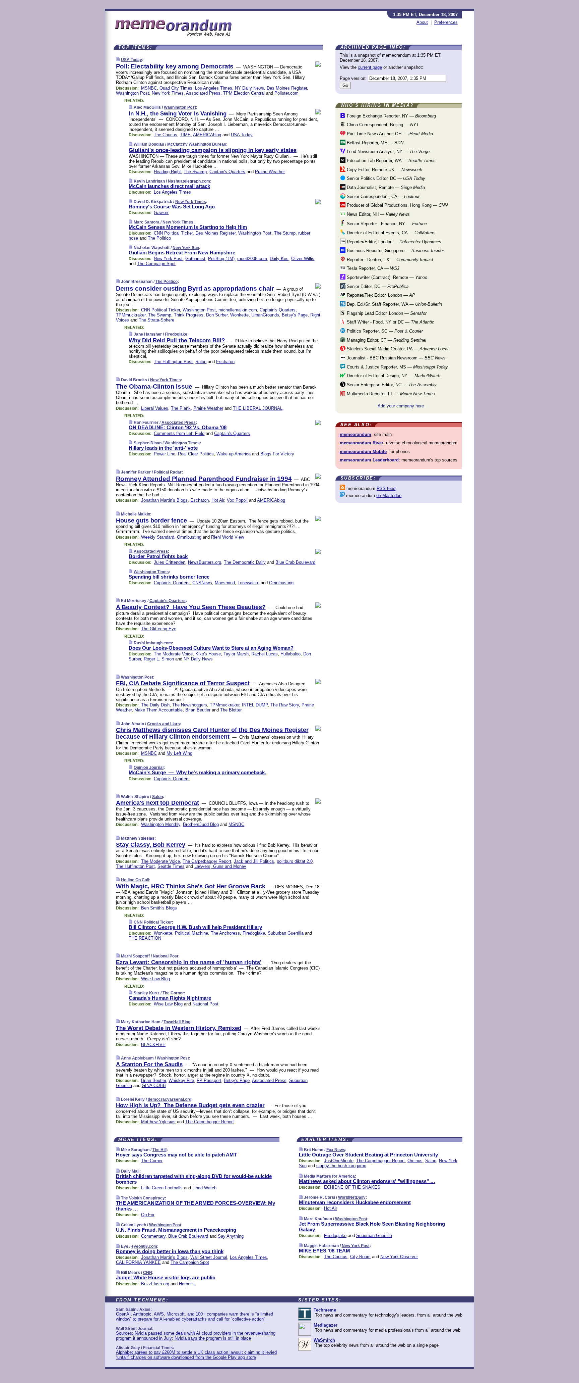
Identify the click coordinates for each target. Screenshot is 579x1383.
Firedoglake (176, 334)
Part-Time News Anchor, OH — (389, 133)
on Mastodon (388, 495)
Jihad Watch (204, 1187)
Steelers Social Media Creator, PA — (396, 348)
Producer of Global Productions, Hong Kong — (396, 205)
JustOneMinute (338, 1160)
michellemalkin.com (237, 309)
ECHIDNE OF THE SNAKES (352, 1187)
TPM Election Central (244, 93)
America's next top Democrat (157, 802)
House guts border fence (151, 520)
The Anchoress (225, 933)
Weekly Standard (157, 537)
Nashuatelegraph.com (189, 181)
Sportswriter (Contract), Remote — (386, 277)
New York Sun (186, 248)
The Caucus (165, 134)
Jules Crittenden (169, 562)
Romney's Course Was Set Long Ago (172, 206)
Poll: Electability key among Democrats (175, 66)
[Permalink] (118, 59)
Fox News (335, 1150)
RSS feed (386, 488)
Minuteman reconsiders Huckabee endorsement (355, 1202)
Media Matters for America (329, 1176)
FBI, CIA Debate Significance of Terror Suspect (183, 683)
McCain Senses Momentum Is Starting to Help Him (188, 227)
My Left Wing (179, 753)
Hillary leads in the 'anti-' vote (163, 448)
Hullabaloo (290, 653)
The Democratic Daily (245, 562)
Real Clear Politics (196, 453)
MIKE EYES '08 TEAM (324, 1250)
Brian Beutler (197, 709)
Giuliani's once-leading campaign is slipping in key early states (213, 150)
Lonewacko (248, 582)
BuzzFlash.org (155, 1283)
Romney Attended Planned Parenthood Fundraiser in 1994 (204, 478)
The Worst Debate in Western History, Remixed (178, 1028)
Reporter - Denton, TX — (389, 259)
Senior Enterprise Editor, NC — (391, 384)
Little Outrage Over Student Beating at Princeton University (368, 1154)
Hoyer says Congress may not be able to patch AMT (176, 1154)
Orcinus (415, 1160)
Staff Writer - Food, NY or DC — (389, 322)
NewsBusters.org (204, 562)
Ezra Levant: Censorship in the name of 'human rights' (188, 962)
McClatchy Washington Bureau (196, 144)
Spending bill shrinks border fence (169, 577)
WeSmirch (324, 1340)
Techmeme (325, 1310)
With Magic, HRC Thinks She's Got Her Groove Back (190, 886)
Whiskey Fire (181, 1080)
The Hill (159, 1150)
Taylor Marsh (236, 653)
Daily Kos (279, 258)
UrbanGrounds (265, 314)
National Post (165, 956)
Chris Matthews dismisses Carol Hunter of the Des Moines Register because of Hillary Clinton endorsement (212, 733)
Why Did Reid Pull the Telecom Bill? (177, 340)
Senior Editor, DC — (376, 286)
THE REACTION (145, 938)
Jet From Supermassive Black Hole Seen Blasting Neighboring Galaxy (372, 1226)
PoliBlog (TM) (221, 258)
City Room (360, 1256)
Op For (147, 1214)
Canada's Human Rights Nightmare (170, 998)
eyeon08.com (144, 1246)
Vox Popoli (237, 500)
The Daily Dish (155, 704)
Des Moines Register (287, 88)
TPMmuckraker (130, 314)
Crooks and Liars (163, 724)
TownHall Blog (177, 1022)
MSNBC (149, 88)
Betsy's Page (295, 314)
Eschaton (225, 361)
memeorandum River (361, 442)
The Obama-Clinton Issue (154, 386)
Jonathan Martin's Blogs (164, 500)
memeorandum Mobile (363, 451)
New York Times (168, 93)
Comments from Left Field (179, 433)
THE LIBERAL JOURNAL (257, 408)
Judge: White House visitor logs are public (165, 1277)
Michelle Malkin (135, 514)
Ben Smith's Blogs (159, 907)
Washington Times (182, 443)
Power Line (164, 453)
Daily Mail (130, 1171)
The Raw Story (284, 704)
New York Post (168, 258)
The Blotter (231, 709)
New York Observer (399, 1256)
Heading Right (167, 171)
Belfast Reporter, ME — (374, 142)
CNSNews (202, 582)
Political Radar (168, 472)
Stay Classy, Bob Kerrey (150, 844)
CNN (147, 1273)
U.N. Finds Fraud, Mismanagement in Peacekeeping (176, 1230)
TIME (185, 134)
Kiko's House (208, 653)
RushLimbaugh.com (153, 643)
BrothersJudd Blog (201, 824)
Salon (200, 361)
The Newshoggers (189, 704)
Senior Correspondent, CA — (382, 196)
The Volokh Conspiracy (143, 1198)
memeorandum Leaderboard (369, 459)
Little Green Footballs (162, 1187)
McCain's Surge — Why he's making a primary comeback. (197, 772)
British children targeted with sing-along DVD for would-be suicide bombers (194, 1179)
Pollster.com (286, 93)
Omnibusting (189, 537)
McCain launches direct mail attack (169, 186)
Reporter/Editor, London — (393, 241)
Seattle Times (171, 866)
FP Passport (209, 1080)
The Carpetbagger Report (207, 861)
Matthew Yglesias (137, 838)
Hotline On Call (135, 880)
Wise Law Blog (155, 978)
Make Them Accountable (158, 709)
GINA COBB (154, 1085)
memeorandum (355, 434)
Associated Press (203, 93)
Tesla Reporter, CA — (372, 268)
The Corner (173, 993)
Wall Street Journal (208, 1257)
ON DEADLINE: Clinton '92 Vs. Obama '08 (178, 427)
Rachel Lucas (264, 653)
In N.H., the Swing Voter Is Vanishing (178, 113)
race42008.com (252, 258)
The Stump (285, 233)
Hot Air (217, 500)
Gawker (161, 212)
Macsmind (225, 582)
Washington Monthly (160, 824)
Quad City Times (175, 88)
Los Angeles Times (213, 88)
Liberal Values (154, 408)
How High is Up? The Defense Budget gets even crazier (190, 1105)
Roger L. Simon (159, 658)
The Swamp (195, 171)
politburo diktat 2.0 (295, 861)
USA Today (131, 60)
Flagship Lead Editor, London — (386, 313)
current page (370, 67)
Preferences (446, 22)
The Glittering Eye (158, 628)
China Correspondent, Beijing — (382, 124)
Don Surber (217, 314)
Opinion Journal (149, 767)
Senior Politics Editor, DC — (385, 178)
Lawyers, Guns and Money (220, 866)
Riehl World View (227, 537)
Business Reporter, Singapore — (394, 250)
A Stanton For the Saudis (149, 1064)
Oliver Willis (302, 258)
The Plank (181, 408)
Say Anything (231, 1236)
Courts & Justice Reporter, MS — (396, 366)
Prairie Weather (270, 171)
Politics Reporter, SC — (384, 331)
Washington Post (132, 93)
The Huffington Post (173, 361)
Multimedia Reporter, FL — (390, 393)
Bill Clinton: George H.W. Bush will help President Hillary (195, 927)
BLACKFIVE (153, 1044)
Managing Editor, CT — (385, 340)
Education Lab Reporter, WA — (390, 160)
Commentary (153, 1236)
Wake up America (233, 453)
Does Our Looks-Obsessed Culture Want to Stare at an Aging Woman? (211, 648)
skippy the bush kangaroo (341, 1165)
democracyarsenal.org (169, 1099)
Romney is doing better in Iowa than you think (169, 1251)
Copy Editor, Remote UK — (383, 169)
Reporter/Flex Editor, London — (380, 295)
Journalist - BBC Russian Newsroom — (395, 357)
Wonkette (239, 314)
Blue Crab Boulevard (295, 562)
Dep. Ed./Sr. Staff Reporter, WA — (393, 304)
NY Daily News (249, 88)
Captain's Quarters (227, 171)
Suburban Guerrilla (286, 933)
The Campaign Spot (156, 263)
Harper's (187, 1283)
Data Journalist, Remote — (385, 187)
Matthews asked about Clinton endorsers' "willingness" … (367, 1181)
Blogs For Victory (277, 453)
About (422, 22)
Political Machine (191, 933)
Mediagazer (325, 1325)
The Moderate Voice (173, 653)
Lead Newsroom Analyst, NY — (387, 151)
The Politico (159, 238)
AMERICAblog (207, 134)
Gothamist (195, 258)
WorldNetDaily (352, 1197)
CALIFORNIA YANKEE (138, 1262)
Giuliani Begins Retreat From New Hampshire (182, 252)
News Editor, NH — (377, 214)
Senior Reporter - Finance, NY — (386, 223)
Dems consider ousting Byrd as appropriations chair (195, 288)
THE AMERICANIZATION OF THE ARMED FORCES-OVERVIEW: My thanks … (195, 1206)
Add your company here (401, 405)
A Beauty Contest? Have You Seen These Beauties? (191, 607)
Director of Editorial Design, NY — (392, 375)
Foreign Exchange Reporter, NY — (390, 115)
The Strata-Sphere (156, 320)
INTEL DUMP (255, 704)
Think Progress (188, 314)
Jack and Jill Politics (254, 861)
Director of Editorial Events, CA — (390, 232)
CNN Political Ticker (173, 233)
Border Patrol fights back (158, 556)
